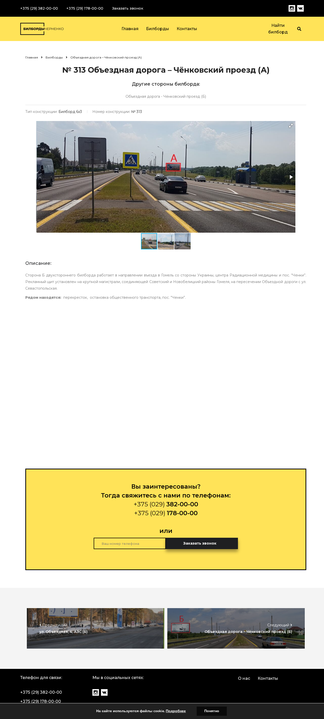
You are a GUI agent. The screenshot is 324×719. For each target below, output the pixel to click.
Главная (130, 28)
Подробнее (176, 711)
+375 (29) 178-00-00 (84, 8)
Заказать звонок (127, 8)
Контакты (187, 28)
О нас (244, 678)
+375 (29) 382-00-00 (39, 8)
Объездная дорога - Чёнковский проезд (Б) (166, 96)
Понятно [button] (211, 711)
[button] (291, 126)
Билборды (157, 28)
